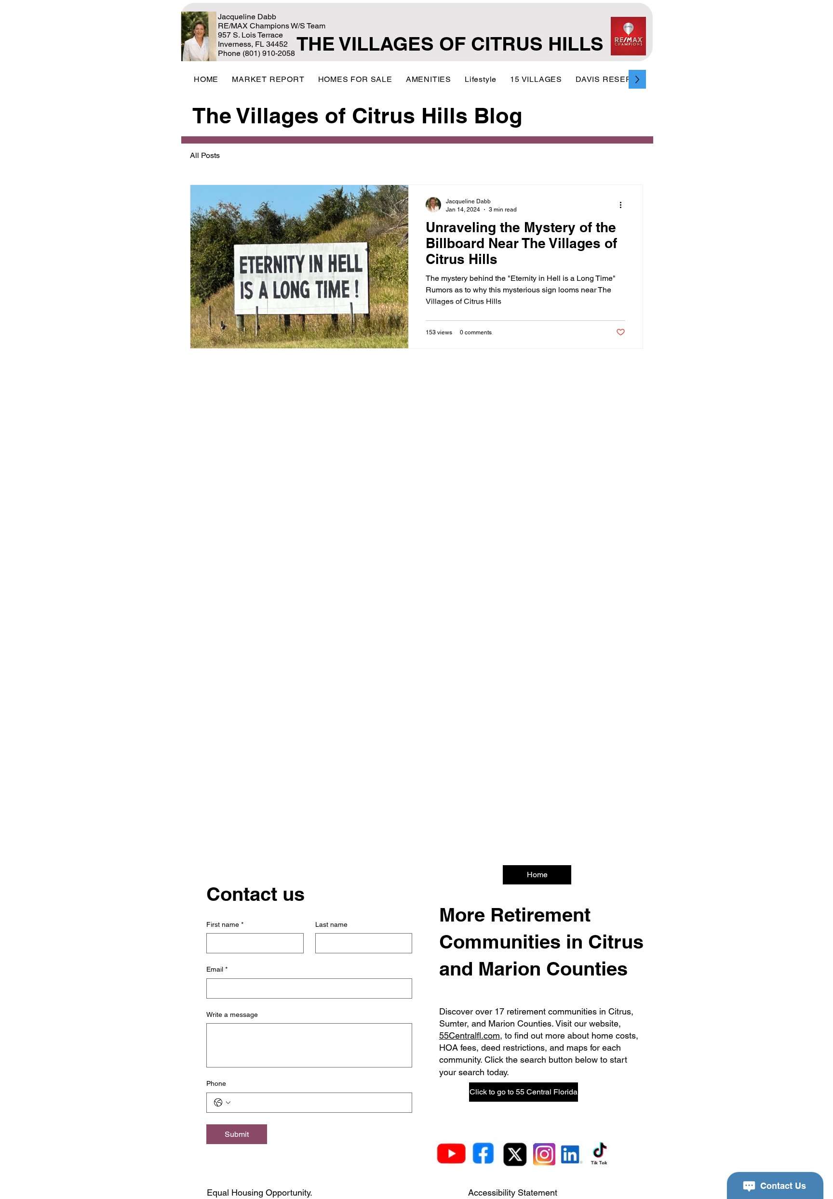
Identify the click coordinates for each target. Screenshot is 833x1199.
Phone (216, 1083)
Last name (331, 924)
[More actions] (624, 205)
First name (224, 924)
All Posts (205, 155)
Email (217, 969)
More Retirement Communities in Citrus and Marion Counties (541, 941)
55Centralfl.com (469, 1035)
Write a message (232, 1014)
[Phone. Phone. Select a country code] (222, 1102)
